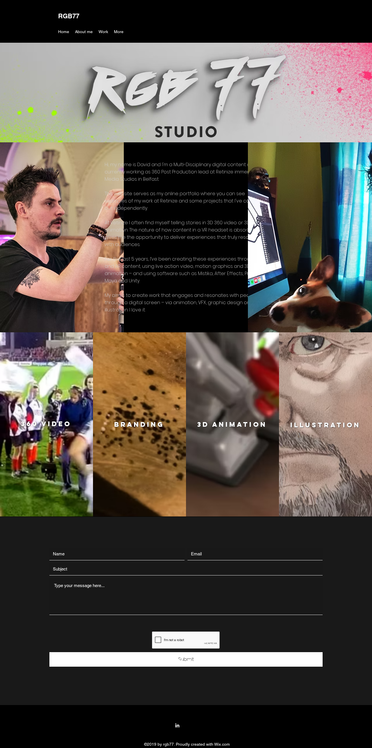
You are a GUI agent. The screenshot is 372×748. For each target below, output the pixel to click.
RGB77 (68, 16)
